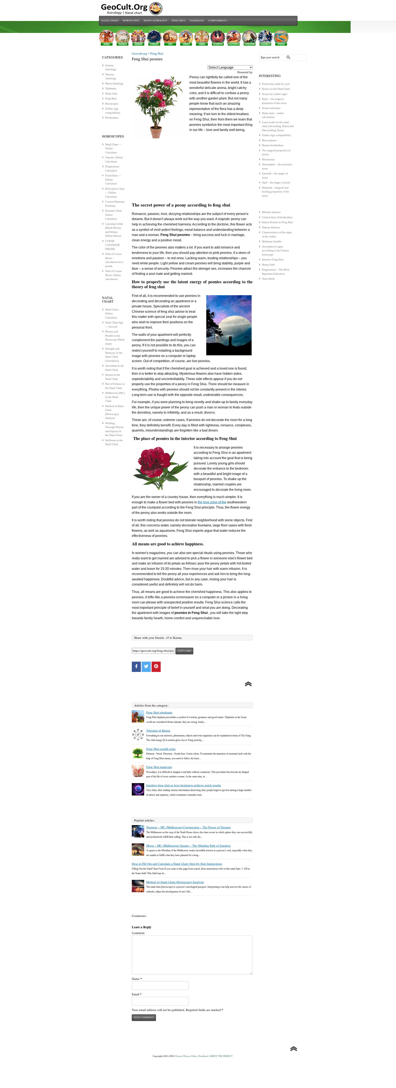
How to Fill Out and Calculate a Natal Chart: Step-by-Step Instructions (177, 863)
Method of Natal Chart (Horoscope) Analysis (175, 882)
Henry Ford (268, 264)
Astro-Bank (268, 278)
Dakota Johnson (271, 227)
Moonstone (268, 159)
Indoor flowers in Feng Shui (277, 222)
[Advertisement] (192, 170)
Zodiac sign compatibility (276, 135)
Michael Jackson (271, 212)
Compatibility (217, 20)
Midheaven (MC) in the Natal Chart (115, 396)
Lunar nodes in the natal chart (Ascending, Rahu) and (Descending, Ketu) (278, 126)
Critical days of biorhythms (277, 217)
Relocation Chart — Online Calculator (114, 192)
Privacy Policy (190, 1056)
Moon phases (269, 140)
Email (137, 994)
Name (137, 979)
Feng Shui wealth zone (161, 749)
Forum (179, 1056)
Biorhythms (111, 117)
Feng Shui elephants (159, 712)
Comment (138, 933)
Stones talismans (271, 108)
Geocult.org (139, 53)
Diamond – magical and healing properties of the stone (275, 191)
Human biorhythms (272, 145)
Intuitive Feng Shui (273, 259)
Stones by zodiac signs (274, 94)
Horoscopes (131, 20)
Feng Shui (178, 20)
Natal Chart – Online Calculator (112, 313)
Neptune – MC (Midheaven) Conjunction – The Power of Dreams (188, 827)
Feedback (203, 1056)
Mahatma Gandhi (271, 241)
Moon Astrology (155, 20)
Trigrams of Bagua (158, 730)
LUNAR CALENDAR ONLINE (112, 245)
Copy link (184, 651)
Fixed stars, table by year (276, 83)
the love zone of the (212, 502)
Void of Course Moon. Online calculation (113, 275)
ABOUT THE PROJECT (221, 1056)
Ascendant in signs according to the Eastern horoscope (275, 250)
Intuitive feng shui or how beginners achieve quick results (183, 785)
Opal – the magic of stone (276, 182)
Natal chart (109, 20)
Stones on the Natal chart (276, 88)
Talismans (197, 20)
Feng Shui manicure (159, 767)
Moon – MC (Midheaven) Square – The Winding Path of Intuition (188, 845)
